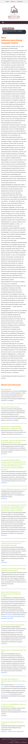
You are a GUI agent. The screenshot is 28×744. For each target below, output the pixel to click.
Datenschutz (19, 1)
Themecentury (14, 740)
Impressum (13, 1)
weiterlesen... (4, 453)
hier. (7, 400)
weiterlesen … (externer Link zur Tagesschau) (12, 731)
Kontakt (7, 1)
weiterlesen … (4, 672)
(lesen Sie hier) (8, 614)
